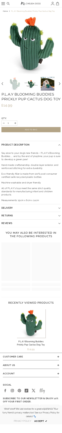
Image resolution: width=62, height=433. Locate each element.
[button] (2, 84)
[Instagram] (12, 390)
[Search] (8, 3)
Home (5, 11)
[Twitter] (33, 390)
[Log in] (52, 3)
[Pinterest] (19, 390)
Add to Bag (31, 129)
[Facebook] (5, 390)
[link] (15, 284)
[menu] (3, 3)
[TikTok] (26, 390)
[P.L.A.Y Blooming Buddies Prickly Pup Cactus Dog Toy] (31, 323)
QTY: (4, 118)
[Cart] (57, 3)
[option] (31, 44)
